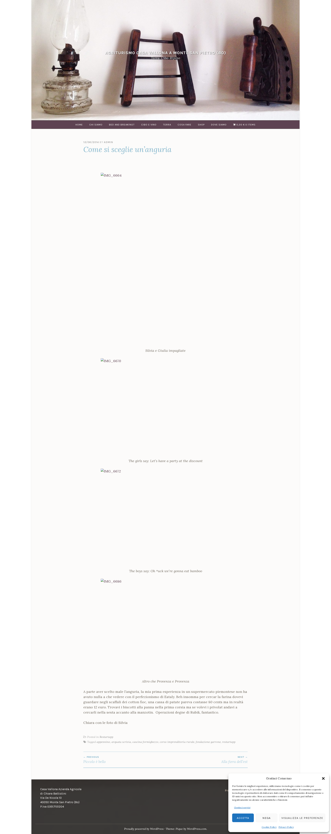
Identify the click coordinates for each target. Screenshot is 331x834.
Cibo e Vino (148, 124)
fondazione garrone (208, 742)
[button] (323, 778)
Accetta (243, 818)
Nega (266, 818)
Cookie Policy (269, 827)
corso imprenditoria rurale (177, 742)
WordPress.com (196, 829)
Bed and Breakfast (122, 124)
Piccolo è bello (94, 760)
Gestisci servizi (242, 807)
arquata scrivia (121, 742)
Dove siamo (219, 124)
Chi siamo (95, 124)
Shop (201, 124)
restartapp (228, 742)
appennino (103, 742)
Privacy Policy (286, 827)
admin (108, 142)
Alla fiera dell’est (234, 760)
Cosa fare (184, 124)
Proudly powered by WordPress (144, 829)
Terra (167, 124)
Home (79, 124)
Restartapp (106, 737)
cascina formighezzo (145, 742)
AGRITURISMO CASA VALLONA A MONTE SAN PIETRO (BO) (165, 52)
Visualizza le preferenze (302, 818)
